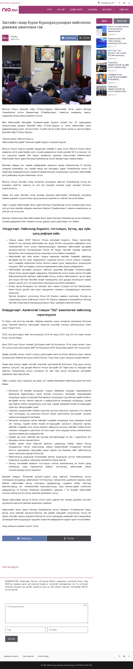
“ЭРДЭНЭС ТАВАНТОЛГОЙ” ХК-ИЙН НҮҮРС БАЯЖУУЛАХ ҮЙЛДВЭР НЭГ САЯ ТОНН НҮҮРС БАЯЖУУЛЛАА (118, 65)
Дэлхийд (92, 10)
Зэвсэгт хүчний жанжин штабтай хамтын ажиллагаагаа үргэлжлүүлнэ (118, 29)
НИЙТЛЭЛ (124, 10)
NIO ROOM (106, 10)
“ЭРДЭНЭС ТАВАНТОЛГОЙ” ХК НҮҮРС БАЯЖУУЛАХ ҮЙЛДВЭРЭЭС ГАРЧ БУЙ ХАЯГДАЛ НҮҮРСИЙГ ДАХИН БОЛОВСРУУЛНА (119, 89)
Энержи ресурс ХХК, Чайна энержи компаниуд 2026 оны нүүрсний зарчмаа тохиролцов (117, 41)
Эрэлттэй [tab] (121, 21)
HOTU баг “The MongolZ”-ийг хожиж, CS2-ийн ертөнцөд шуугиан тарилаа (117, 53)
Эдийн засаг (76, 10)
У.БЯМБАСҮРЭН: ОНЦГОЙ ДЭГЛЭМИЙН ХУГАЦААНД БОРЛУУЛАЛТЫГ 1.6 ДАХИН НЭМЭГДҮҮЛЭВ (118, 77)
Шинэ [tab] (104, 21)
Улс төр (61, 10)
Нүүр (49, 10)
